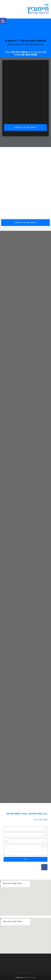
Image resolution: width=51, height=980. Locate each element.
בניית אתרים (19, 977)
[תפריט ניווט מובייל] (4, 9)
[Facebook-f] (44, 867)
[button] (25, 127)
